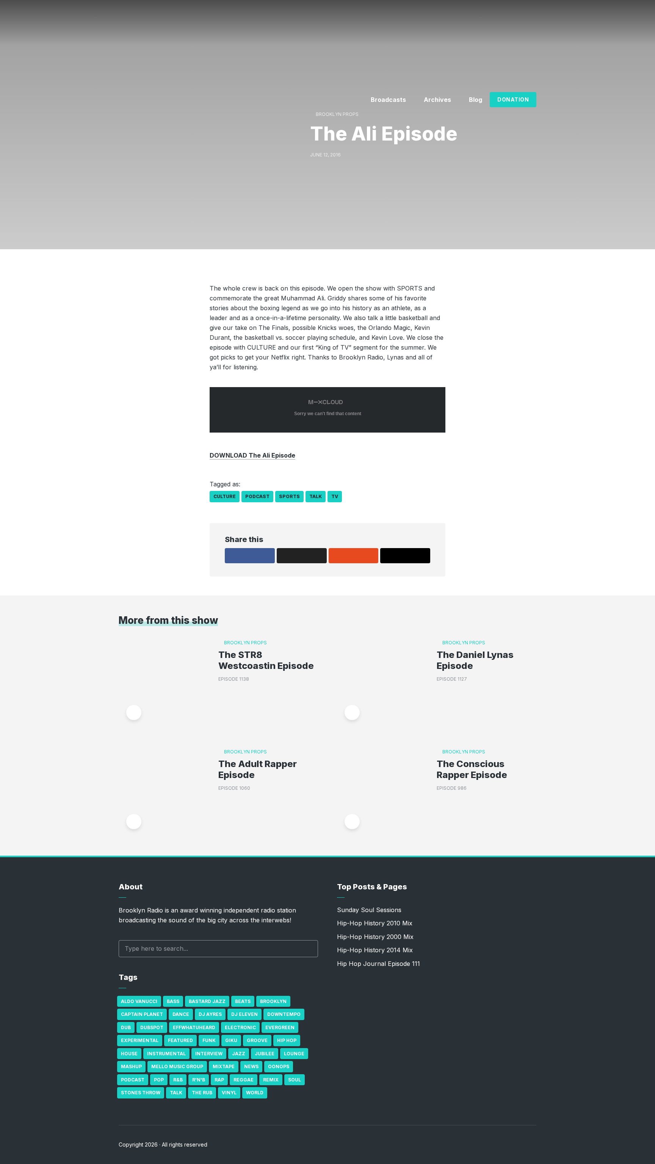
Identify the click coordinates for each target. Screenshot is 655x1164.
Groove (257, 1040)
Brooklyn (273, 1001)
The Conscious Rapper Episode (472, 769)
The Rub (202, 1092)
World (254, 1092)
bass (173, 1001)
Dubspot (151, 1027)
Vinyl (229, 1092)
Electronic (240, 1027)
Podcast (257, 496)
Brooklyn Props (337, 114)
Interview (209, 1053)
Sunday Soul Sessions (369, 910)
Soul (294, 1080)
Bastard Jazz (207, 1001)
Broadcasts (388, 99)
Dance (180, 1014)
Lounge (294, 1053)
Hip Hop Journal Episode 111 (378, 963)
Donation (513, 99)
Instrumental (166, 1053)
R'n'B (198, 1080)
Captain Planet (142, 1014)
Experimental (139, 1040)
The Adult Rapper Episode (257, 769)
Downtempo (284, 1014)
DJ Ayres (210, 1014)
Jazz (238, 1053)
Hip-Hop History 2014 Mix (375, 950)
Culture (224, 496)
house (129, 1053)
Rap (219, 1080)
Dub (126, 1027)
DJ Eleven (244, 1014)
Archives (437, 99)
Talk (315, 496)
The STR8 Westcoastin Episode (266, 660)
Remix (271, 1080)
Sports (289, 496)
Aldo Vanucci (139, 1001)
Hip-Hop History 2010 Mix (374, 923)
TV (334, 496)
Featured (180, 1040)
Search (308, 948)
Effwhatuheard (194, 1027)
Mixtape (224, 1066)
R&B (178, 1080)
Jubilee (264, 1053)
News (251, 1066)
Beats (243, 1001)
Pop (159, 1080)
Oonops (278, 1066)
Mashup (131, 1066)
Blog (475, 99)
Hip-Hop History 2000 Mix (375, 937)
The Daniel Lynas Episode (475, 660)
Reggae (243, 1080)
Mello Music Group (177, 1066)
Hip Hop (286, 1040)
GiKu (231, 1040)
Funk (209, 1040)
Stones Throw (140, 1092)
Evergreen (280, 1027)
